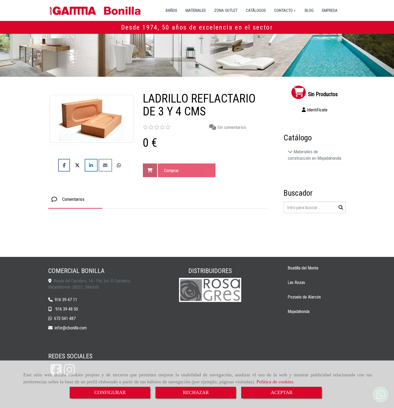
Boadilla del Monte (303, 268)
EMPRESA (329, 10)
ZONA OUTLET (225, 10)
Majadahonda (299, 311)
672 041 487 (65, 318)
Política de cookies (275, 381)
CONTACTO (284, 10)
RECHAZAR (196, 392)
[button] (315, 110)
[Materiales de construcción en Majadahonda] (290, 151)
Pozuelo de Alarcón (304, 297)
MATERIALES (195, 10)
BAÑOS (171, 10)
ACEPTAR (281, 392)
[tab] (75, 199)
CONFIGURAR (110, 392)
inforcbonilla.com (71, 327)
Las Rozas (296, 282)
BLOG (309, 10)
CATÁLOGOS (256, 10)
